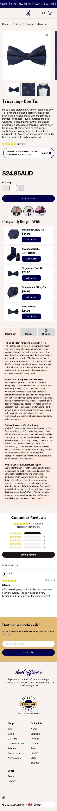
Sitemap (35, 762)
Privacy (35, 752)
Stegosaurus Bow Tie (32, 268)
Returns (35, 738)
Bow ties (12, 748)
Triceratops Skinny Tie (33, 229)
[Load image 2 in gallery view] (28, 89)
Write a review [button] (28, 554)
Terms (34, 748)
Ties (10, 728)
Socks (11, 733)
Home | (7, 24)
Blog (33, 757)
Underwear (13, 743)
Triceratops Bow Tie (36, 24)
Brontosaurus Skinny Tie (34, 287)
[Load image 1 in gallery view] (13, 89)
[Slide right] (54, 90)
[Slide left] (3, 90)
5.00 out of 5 (36, 523)
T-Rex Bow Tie (29, 306)
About (34, 728)
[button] (6, 13)
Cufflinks (12, 738)
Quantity (6, 182)
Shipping (46, 334)
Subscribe (28, 652)
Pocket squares (16, 753)
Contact (35, 743)
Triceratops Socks (30, 248)
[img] (9, 580)
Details (28, 334)
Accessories (14, 757)
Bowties (17, 24)
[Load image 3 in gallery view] (43, 89)
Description (10, 334)
